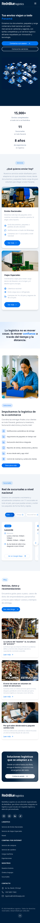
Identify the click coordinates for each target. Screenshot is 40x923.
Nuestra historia (7, 868)
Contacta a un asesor (18, 43)
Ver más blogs (9, 609)
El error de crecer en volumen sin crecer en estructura (17, 684)
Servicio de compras (9, 845)
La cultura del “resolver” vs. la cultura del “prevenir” (19, 643)
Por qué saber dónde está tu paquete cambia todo (19, 726)
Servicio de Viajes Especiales (12, 831)
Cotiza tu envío (18, 776)
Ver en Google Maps (15, 556)
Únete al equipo (7, 872)
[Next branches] (35, 543)
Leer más (7, 654)
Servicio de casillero (9, 850)
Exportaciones (7, 858)
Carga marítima (7, 854)
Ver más (11, 243)
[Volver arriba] (20, 916)
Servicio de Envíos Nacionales (12, 827)
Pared (4, 835)
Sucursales (5, 877)
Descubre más (11, 465)
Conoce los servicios (20, 49)
